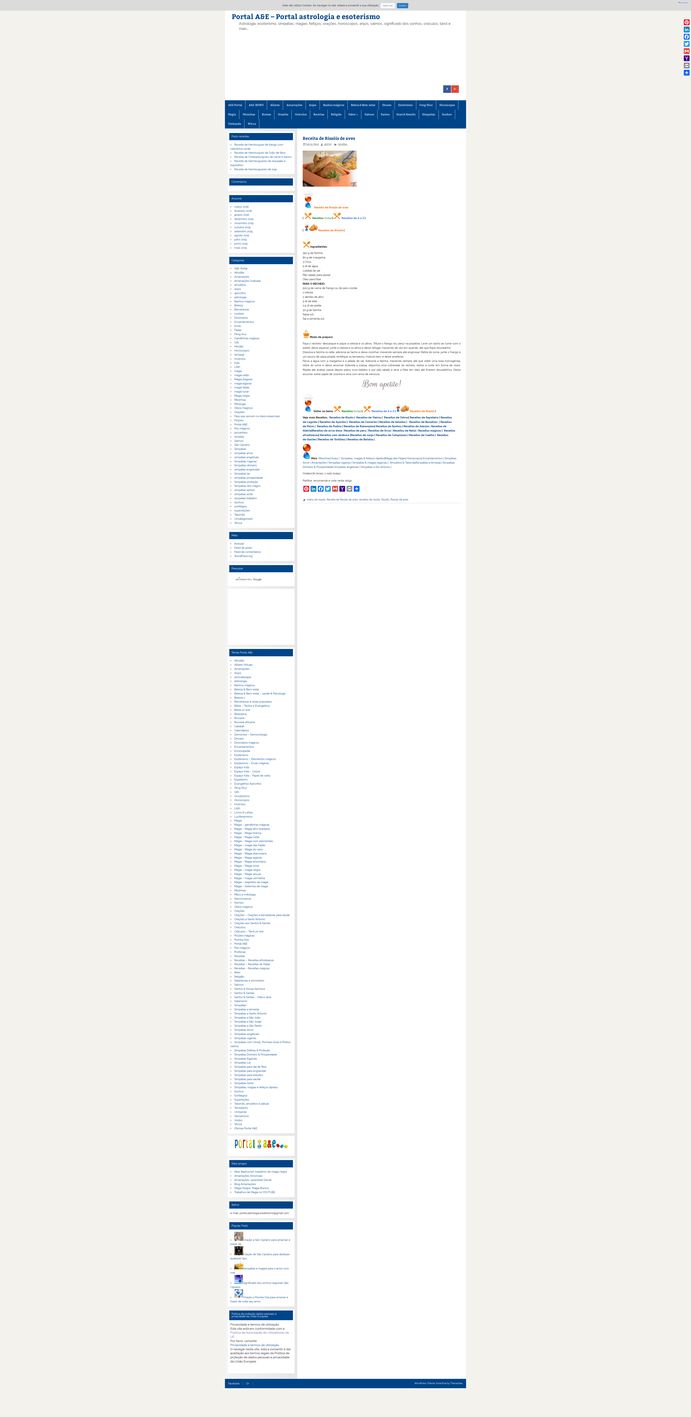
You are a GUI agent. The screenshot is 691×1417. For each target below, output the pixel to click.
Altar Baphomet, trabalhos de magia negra (260, 1171)
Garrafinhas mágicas (246, 338)
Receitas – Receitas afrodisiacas (254, 960)
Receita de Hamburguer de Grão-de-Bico (260, 152)
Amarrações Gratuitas (247, 281)
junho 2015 (241, 243)
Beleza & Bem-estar (363, 105)
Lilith (237, 367)
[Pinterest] (686, 22)
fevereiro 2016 (243, 211)
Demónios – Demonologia (250, 734)
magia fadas (241, 387)
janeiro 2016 (241, 214)
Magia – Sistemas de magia (251, 886)
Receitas (318, 114)
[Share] (686, 72)
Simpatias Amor (244, 1030)
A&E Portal (235, 105)
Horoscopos (447, 105)
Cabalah (239, 726)
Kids (237, 363)
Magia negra (242, 395)
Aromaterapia (242, 677)
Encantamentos (432, 458)
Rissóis (385, 499)
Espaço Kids (241, 767)
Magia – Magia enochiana (250, 861)
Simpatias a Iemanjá (428, 462)
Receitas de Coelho (421, 435)
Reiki (237, 972)
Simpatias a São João (247, 1017)
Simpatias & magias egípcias (369, 462)
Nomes (266, 114)
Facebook (234, 1383)
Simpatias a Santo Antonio (250, 1013)
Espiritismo (241, 779)
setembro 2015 (243, 231)
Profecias (240, 952)
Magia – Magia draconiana (250, 853)
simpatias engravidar (247, 469)
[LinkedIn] (686, 29)
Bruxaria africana (244, 722)
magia (238, 371)
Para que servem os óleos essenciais (257, 416)
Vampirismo (241, 1116)
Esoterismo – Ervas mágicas (251, 763)
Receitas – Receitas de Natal (252, 964)
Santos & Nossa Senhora (249, 988)
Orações (283, 114)
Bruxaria (239, 718)
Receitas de (320, 430)
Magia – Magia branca (247, 833)
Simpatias (428, 114)
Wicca (252, 123)
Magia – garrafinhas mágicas (251, 824)
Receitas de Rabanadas (359, 426)
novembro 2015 (244, 223)
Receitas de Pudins (329, 426)
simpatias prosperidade (248, 477)
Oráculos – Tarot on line (249, 931)
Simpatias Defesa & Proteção (252, 1050)
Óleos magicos (243, 408)
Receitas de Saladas (392, 422)
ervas (237, 326)
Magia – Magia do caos (248, 849)
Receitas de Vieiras (368, 417)
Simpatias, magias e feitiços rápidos (256, 1087)
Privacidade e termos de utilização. (254, 1345)
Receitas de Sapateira (424, 417)
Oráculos (301, 114)
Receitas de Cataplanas (391, 435)
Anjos (312, 105)
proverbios (240, 432)
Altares (275, 105)
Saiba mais (388, 5)
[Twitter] (686, 44)
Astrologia (240, 681)
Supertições (241, 1099)
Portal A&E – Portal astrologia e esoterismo (306, 16)
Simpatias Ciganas (245, 461)
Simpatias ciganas (339, 462)
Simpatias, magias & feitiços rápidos (363, 458)
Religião (336, 114)
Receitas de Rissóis (330, 230)
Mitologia (240, 404)
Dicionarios (241, 317)
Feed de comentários (247, 552)
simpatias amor (243, 453)
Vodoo (238, 1120)
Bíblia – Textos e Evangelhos (252, 705)
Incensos (239, 358)
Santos (385, 114)
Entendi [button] (402, 5)
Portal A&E (240, 424)
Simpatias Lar (242, 1062)
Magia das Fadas (395, 458)
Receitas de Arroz (379, 430)
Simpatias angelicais (346, 467)
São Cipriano (242, 444)
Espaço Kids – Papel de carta (252, 775)
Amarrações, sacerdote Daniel (253, 1180)
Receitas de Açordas (333, 422)
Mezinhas (249, 114)
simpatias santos (244, 490)
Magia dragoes (243, 379)
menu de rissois (316, 499)
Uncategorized (243, 518)
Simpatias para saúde (247, 1079)
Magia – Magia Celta (246, 837)
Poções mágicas (244, 935)
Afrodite (239, 272)
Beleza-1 (239, 697)
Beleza (238, 305)
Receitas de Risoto (341, 417)
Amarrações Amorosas (248, 1175)
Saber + (353, 114)
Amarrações (294, 105)
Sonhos (447, 114)
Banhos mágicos (333, 105)
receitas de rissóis (369, 499)
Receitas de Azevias (416, 426)
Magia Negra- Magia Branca (251, 1188)
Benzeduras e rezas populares (253, 701)
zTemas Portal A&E (245, 1128)
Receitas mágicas (429, 430)
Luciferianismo (243, 816)
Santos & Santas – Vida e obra (252, 997)
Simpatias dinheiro (245, 465)
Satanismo (240, 1001)
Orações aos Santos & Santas (252, 923)
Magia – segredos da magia (251, 882)
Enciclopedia (242, 751)
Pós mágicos (242, 428)
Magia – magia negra (247, 870)
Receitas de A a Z (353, 218)
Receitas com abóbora (334, 435)
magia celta (241, 375)
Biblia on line (242, 710)
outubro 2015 (242, 227)
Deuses (386, 105)
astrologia (240, 297)
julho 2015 (240, 239)
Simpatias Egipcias (245, 1058)
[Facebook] (686, 36)
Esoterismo (405, 105)
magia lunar (241, 391)
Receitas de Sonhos (388, 426)
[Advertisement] (351, 58)
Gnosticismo (242, 796)
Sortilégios (240, 1095)
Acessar (239, 543)
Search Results (405, 114)
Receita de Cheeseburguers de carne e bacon (263, 157)
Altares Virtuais (243, 664)
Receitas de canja (362, 435)
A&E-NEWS (256, 105)
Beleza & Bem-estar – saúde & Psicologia (259, 693)
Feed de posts (243, 547)
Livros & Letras (243, 812)
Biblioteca (240, 714)
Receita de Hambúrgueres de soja (255, 169)
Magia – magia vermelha (249, 878)
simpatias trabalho (245, 498)
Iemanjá (239, 354)
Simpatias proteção (246, 482)
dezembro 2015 (243, 219)
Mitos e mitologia (245, 894)
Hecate (238, 346)
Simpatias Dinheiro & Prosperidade (255, 1054)
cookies (239, 313)
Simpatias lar (242, 473)
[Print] (686, 65)
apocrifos (240, 293)
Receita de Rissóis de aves (342, 499)
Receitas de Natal (404, 430)
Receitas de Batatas (360, 439)
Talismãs (239, 514)
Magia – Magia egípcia (248, 857)
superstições (242, 510)
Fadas (237, 330)
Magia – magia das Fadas (249, 845)
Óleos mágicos (243, 906)
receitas (342, 144)
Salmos (369, 114)
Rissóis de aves (399, 499)
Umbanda (234, 123)
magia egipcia (242, 383)
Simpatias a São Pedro (248, 1025)
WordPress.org (243, 556)
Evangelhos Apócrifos (247, 783)
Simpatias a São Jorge (247, 1021)
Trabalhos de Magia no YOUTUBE (254, 1192)
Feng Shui (426, 105)
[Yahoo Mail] (686, 58)
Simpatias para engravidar (250, 1071)
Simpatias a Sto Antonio (375, 467)
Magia (232, 114)
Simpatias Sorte (244, 1083)
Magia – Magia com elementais (253, 841)
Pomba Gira (241, 939)
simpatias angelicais (246, 457)
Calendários (241, 730)
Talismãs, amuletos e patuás (251, 1103)
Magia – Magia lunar (246, 865)
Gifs (236, 342)
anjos (237, 289)
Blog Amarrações (245, 1184)
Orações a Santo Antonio (249, 919)
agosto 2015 (241, 235)
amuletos (240, 284)
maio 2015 (240, 247)
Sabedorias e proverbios (249, 980)
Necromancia (242, 898)
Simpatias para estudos (248, 1075)
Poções (238, 420)
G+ (247, 1383)
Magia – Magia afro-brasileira (252, 829)
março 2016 (241, 206)
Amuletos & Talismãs (402, 462)
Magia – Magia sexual (247, 874)
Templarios (241, 1107)
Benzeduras (241, 309)
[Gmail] (686, 51)
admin (328, 144)
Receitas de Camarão (363, 422)
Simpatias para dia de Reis (250, 1066)
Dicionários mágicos (246, 742)
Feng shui (240, 334)
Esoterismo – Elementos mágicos (255, 759)
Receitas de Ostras (396, 417)
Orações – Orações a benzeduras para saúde (262, 915)
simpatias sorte (243, 494)
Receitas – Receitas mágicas (252, 968)
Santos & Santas (244, 993)
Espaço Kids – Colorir (247, 771)
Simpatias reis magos (247, 486)
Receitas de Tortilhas (331, 439)
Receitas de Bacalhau (423, 422)
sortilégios (240, 506)
